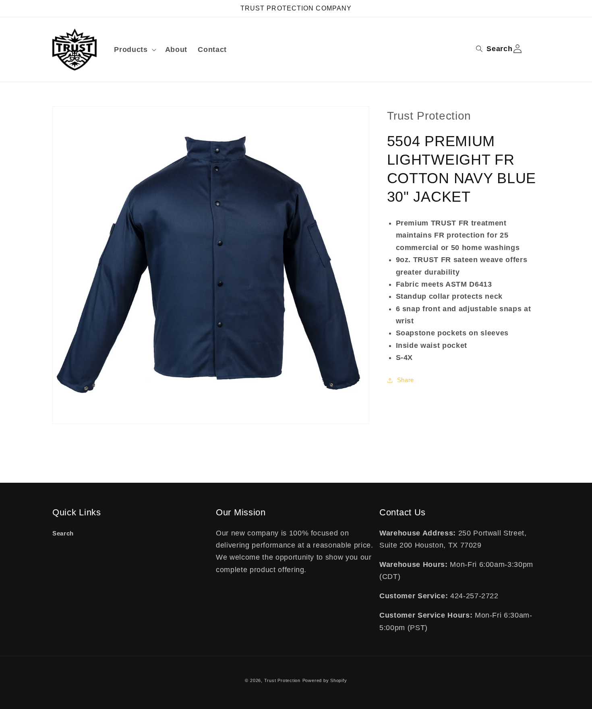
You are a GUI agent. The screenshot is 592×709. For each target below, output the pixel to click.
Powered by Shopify (324, 680)
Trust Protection (282, 680)
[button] (134, 50)
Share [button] (405, 379)
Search (63, 533)
